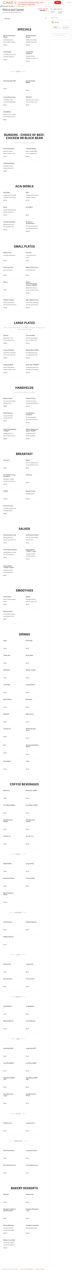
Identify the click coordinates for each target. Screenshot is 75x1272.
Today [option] (55, 27)
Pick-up (57, 22)
